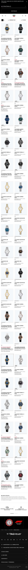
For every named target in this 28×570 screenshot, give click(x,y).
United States (6, 6)
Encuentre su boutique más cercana (13, 547)
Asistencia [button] (4, 558)
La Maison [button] (4, 555)
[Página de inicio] (14, 16)
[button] (22, 16)
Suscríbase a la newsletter (11, 544)
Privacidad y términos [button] (7, 562)
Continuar (19, 11)
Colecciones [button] (5, 551)
